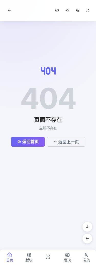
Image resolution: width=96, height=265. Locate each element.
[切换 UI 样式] (57, 10)
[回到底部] (87, 227)
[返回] (87, 238)
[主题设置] (67, 10)
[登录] (87, 10)
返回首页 (30, 141)
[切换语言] (77, 10)
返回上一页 (68, 141)
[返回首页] (9, 10)
